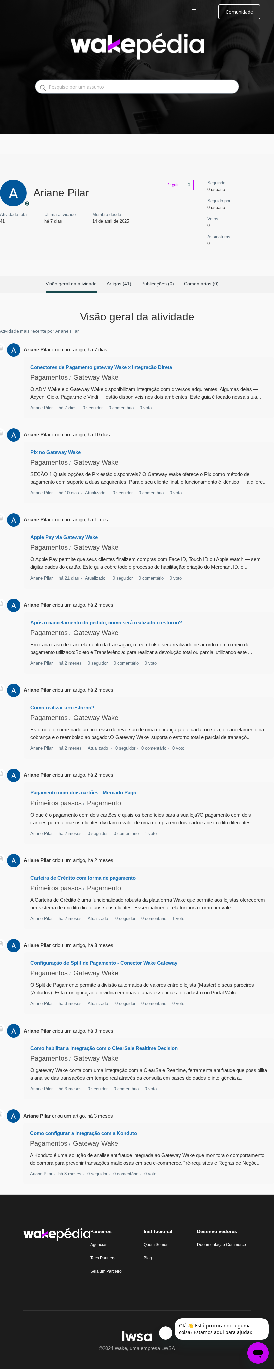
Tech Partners (102, 1258)
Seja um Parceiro (106, 1271)
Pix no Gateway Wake (55, 452)
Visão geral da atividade (71, 283)
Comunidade (239, 12)
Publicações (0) (157, 283)
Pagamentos (49, 377)
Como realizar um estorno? (62, 707)
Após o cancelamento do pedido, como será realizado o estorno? (106, 622)
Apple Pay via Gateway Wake (64, 537)
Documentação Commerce (221, 1244)
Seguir (173, 185)
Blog (148, 1258)
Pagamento (104, 803)
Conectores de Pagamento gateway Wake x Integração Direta (101, 367)
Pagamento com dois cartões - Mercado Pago (83, 792)
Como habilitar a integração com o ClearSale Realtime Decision (104, 1048)
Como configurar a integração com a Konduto (83, 1133)
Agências (98, 1244)
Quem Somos (156, 1244)
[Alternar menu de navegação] (201, 11)
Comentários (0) (201, 283)
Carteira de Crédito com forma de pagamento (83, 878)
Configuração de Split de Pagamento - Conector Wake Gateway (103, 963)
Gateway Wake (95, 377)
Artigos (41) (119, 283)
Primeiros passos (56, 803)
